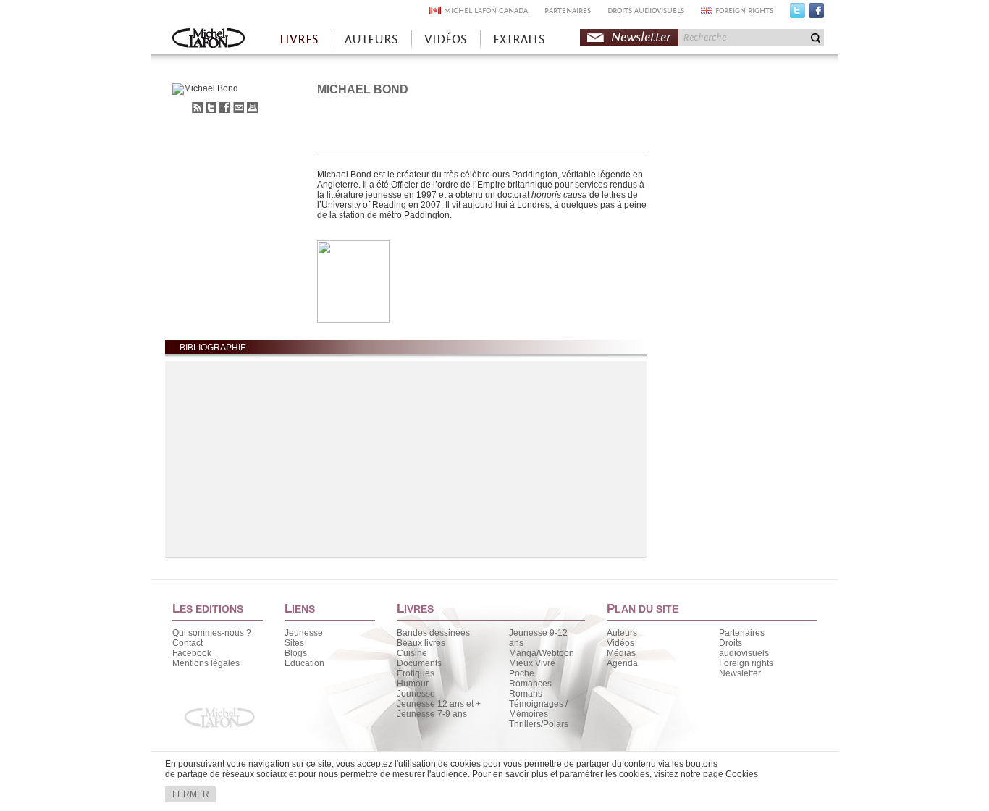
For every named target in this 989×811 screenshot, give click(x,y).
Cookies (741, 774)
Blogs (296, 653)
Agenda (622, 663)
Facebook (816, 14)
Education (304, 663)
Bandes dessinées (433, 633)
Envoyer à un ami (238, 107)
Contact (187, 643)
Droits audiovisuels (744, 648)
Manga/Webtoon (541, 653)
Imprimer (252, 107)
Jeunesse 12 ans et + (439, 704)
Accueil (208, 39)
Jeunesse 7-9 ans (432, 714)
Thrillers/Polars (538, 724)
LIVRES (299, 39)
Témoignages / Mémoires (538, 709)
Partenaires (742, 633)
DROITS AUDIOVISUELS (645, 10)
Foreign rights (746, 663)
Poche (521, 673)
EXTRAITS (519, 39)
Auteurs (622, 633)
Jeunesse (304, 633)
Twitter (797, 14)
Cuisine (412, 653)
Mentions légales (206, 663)
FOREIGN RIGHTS (744, 10)
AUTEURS (371, 39)
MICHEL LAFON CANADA (486, 10)
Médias (621, 653)
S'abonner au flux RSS (197, 107)
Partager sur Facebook (224, 107)
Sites (294, 643)
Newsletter (641, 37)
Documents (419, 663)
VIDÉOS (445, 39)
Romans (525, 694)
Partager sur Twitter (211, 107)
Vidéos (620, 643)
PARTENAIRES (567, 10)
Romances (530, 683)
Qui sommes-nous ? (211, 633)
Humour (413, 683)
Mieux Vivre (532, 663)
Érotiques (415, 673)
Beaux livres (421, 643)
